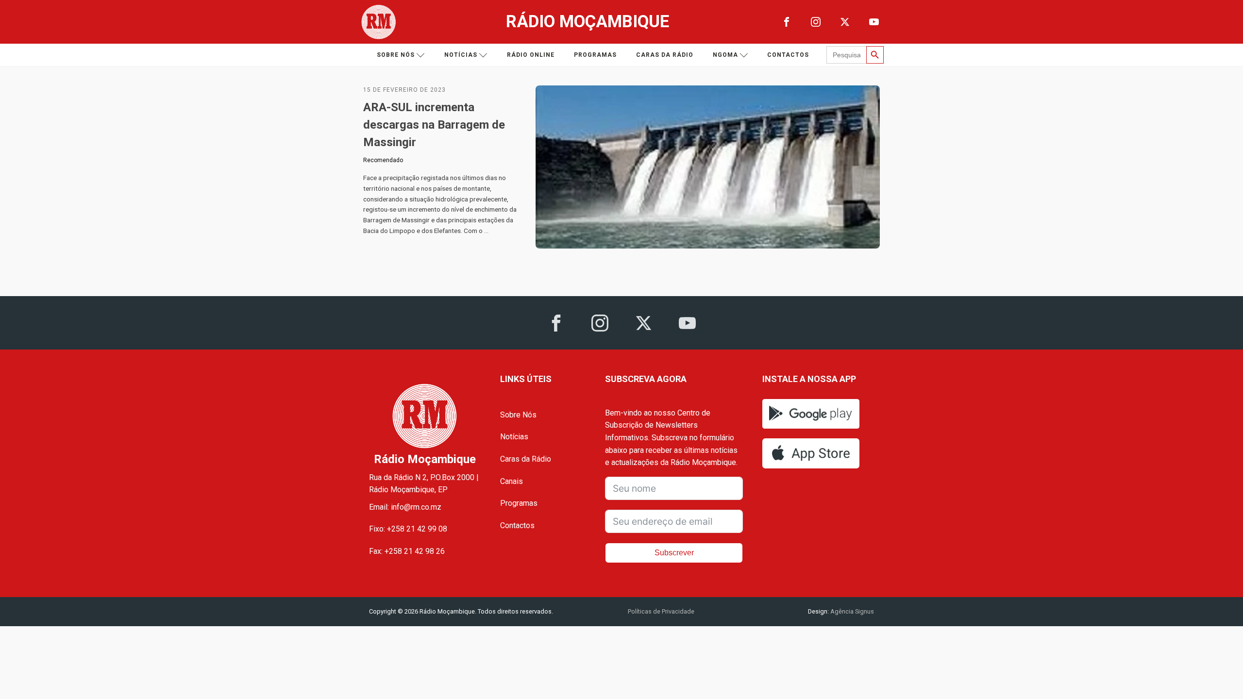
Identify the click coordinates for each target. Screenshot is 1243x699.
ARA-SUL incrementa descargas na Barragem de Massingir (434, 124)
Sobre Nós (518, 414)
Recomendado (383, 160)
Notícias (460, 54)
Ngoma (725, 54)
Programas (595, 54)
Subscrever (674, 553)
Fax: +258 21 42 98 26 (407, 551)
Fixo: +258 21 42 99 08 (408, 528)
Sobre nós (396, 54)
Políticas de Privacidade (661, 611)
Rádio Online (530, 54)
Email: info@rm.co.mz (405, 507)
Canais (511, 481)
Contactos (788, 54)
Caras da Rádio (664, 54)
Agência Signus (851, 611)
